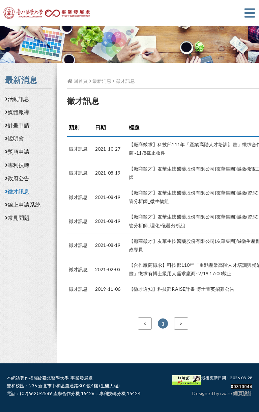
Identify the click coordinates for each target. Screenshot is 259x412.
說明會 (16, 138)
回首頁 (80, 81)
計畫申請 (19, 125)
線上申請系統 (24, 204)
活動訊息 (19, 99)
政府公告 (19, 178)
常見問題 (19, 217)
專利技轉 (19, 165)
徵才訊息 (19, 191)
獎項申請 (19, 151)
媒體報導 (19, 112)
